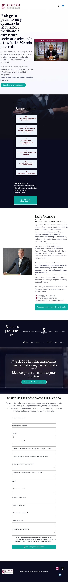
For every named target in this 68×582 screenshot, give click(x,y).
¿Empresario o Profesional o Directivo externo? (27, 472)
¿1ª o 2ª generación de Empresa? (23, 464)
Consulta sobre (17, 520)
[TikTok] (62, 568)
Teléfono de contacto (19, 425)
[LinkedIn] (63, 6)
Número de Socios (18, 489)
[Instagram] (58, 6)
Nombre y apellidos (18, 418)
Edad (14, 481)
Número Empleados (19, 497)
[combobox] (34, 468)
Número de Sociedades (20, 513)
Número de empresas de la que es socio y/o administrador (31, 456)
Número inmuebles (18, 505)
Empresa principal (18, 441)
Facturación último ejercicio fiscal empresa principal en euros (32, 448)
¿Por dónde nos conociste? (21, 529)
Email (14, 433)
